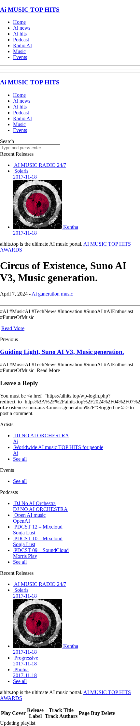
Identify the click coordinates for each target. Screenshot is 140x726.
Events (20, 57)
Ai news (21, 28)
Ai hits (20, 33)
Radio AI (22, 45)
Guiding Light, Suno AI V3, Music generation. (62, 351)
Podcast (21, 39)
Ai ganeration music (52, 294)
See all (20, 459)
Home (19, 22)
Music (19, 51)
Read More (12, 328)
